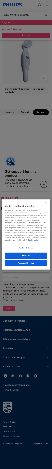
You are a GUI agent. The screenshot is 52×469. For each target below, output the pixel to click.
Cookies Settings (26, 248)
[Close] (46, 202)
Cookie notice (33, 240)
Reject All (26, 255)
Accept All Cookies (26, 263)
